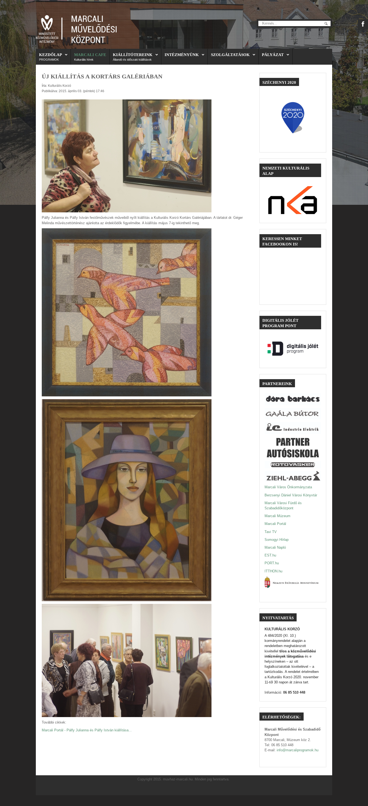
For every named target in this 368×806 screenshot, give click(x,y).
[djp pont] (293, 348)
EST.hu (270, 555)
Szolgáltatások (230, 54)
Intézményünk (182, 54)
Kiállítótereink (132, 54)
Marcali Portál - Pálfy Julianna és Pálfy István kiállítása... (87, 730)
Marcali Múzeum (277, 516)
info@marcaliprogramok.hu (297, 750)
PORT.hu (272, 563)
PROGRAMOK (49, 59)
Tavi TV (271, 532)
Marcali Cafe (90, 54)
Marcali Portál (275, 524)
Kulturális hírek (83, 59)
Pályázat (273, 54)
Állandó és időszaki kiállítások (132, 59)
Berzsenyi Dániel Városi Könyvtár (291, 495)
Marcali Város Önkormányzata (288, 487)
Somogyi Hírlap (277, 540)
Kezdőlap (50, 54)
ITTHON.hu (273, 571)
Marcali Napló (275, 547)
